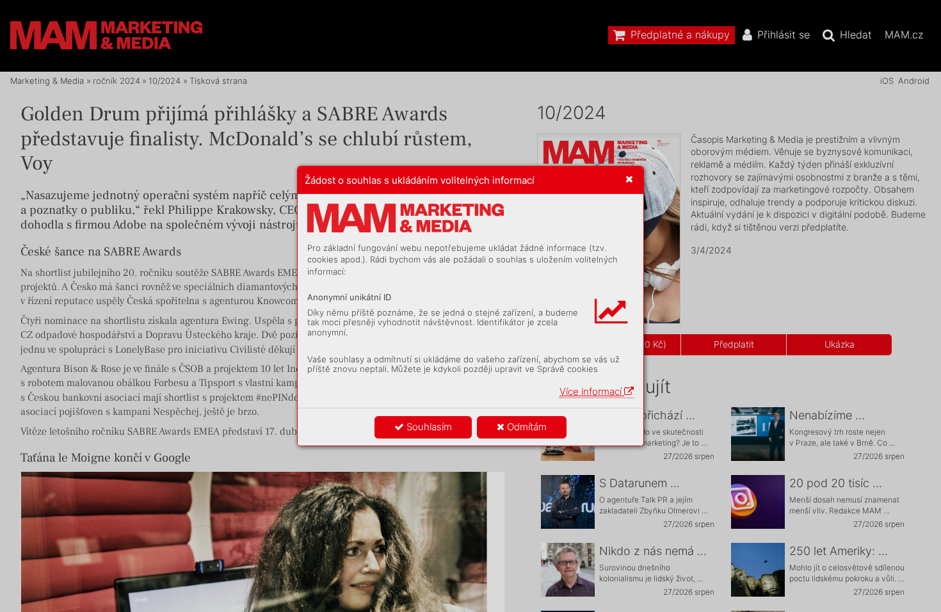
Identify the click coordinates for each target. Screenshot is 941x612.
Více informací (591, 391)
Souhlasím (428, 427)
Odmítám (525, 427)
